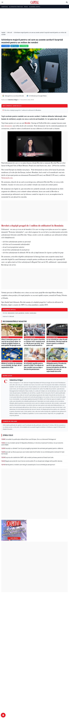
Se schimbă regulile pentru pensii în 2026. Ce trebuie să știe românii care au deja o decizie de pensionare (33, 366)
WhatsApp (24, 46)
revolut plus (33, 313)
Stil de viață (5, 337)
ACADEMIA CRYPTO (34, 6)
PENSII (26, 6)
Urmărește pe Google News (38, 96)
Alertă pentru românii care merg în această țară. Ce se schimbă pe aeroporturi (30, 465)
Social (26, 361)
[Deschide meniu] (2, 2)
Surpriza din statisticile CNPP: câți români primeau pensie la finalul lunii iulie (29, 457)
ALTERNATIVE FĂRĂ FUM (16, 6)
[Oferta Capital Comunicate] (34, 530)
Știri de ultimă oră (30, 337)
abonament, (8, 126)
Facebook (6, 46)
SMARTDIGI (4, 6)
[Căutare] (66, 2)
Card (16, 313)
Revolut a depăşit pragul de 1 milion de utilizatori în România (22, 110)
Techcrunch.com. (7, 178)
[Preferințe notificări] (3, 715)
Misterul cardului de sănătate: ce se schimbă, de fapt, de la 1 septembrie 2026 (11, 365)
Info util (11, 316)
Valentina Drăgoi (13, 100)
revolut (27, 313)
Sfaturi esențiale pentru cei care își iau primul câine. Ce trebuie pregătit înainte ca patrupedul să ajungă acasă (11, 342)
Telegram (15, 46)
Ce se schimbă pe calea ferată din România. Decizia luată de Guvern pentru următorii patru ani (56, 342)
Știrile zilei (8, 435)
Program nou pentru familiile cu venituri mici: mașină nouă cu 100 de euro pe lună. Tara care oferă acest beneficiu (34, 342)
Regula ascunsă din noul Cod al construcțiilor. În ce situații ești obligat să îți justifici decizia (33, 461)
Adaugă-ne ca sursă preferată (14, 96)
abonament (11, 313)
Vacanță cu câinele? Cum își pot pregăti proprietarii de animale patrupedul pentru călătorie (34, 448)
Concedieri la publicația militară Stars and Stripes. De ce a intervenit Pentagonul (30, 439)
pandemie (21, 313)
